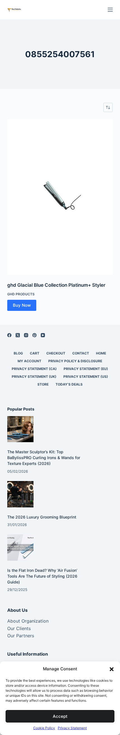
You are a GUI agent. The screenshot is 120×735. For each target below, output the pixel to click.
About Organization (28, 621)
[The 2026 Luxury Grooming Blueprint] (20, 494)
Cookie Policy (44, 728)
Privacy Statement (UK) (34, 376)
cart (34, 353)
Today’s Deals (69, 384)
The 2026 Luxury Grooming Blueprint (41, 517)
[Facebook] (9, 335)
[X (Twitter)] (18, 335)
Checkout (55, 353)
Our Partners (20, 635)
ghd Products (21, 294)
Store (43, 384)
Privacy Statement (72, 728)
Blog (18, 353)
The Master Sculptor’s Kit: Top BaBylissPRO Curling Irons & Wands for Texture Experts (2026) (43, 457)
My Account (29, 361)
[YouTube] (43, 335)
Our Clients (19, 628)
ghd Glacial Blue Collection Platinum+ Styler (56, 285)
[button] (111, 669)
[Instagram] (26, 335)
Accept (60, 716)
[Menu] (110, 9)
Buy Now (22, 305)
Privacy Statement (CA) (34, 369)
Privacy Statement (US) (85, 376)
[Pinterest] (34, 335)
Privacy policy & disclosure (75, 361)
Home (101, 353)
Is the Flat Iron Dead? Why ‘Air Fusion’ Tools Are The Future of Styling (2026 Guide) (42, 576)
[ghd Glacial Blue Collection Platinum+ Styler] (60, 197)
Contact (80, 353)
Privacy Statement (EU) (86, 369)
